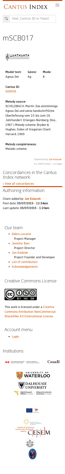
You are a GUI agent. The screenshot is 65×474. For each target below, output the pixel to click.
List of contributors (25, 262)
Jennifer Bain (21, 243)
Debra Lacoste (21, 234)
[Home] (27, 5)
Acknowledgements (25, 266)
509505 (10, 91)
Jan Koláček (20, 252)
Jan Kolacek (55, 159)
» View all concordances (18, 183)
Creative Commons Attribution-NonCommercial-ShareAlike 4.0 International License (31, 311)
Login (15, 336)
